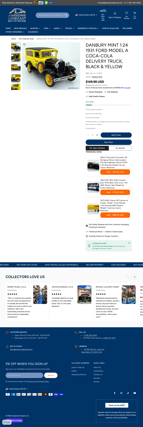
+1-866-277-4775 (108, 338)
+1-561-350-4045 (90, 335)
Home (13, 39)
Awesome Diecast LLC (20, 416)
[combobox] (52, 15)
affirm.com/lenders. (120, 418)
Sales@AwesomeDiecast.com (21, 349)
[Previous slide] (128, 277)
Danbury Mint (97, 77)
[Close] (129, 243)
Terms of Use (32, 381)
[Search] (66, 15)
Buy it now (108, 142)
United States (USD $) (86, 15)
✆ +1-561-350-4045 (132, 3)
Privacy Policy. (44, 381)
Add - (115, 172)
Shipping (89, 85)
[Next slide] (134, 277)
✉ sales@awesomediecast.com (110, 3)
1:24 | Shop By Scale (26, 39)
